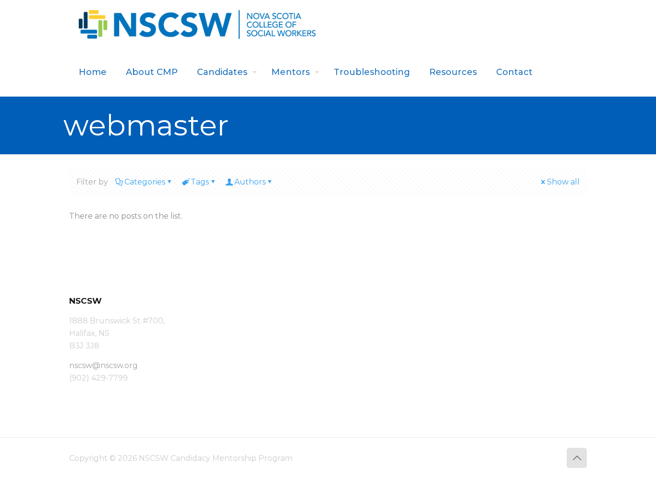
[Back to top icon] (577, 458)
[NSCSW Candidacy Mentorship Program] (197, 24)
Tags (200, 181)
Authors (250, 181)
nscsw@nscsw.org (103, 365)
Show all (563, 181)
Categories (144, 181)
